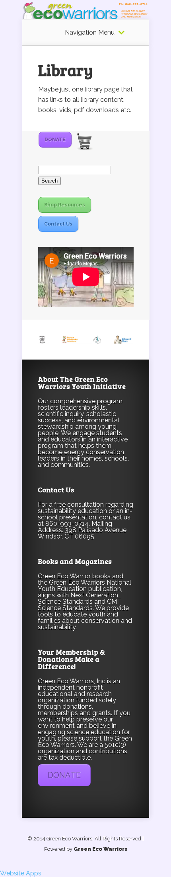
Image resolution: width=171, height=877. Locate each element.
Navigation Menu (90, 32)
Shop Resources (64, 205)
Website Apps (20, 873)
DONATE (55, 139)
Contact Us (58, 224)
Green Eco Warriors (100, 849)
